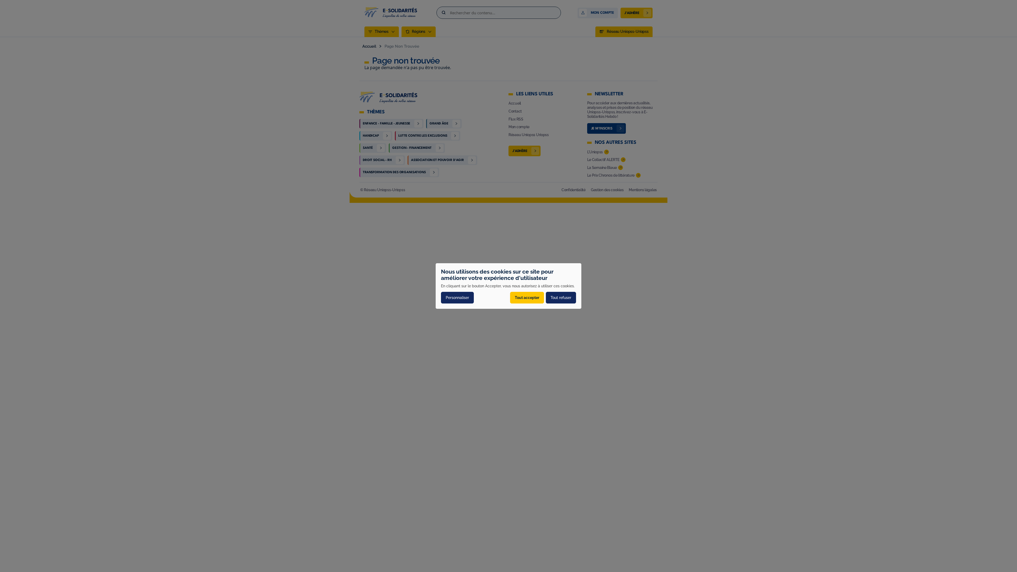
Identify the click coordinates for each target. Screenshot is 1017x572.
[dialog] (508, 286)
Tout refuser (561, 298)
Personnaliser (457, 298)
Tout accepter (527, 298)
